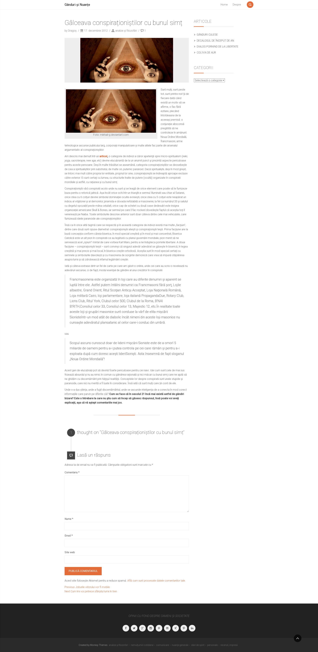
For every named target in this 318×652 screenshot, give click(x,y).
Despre (237, 4)
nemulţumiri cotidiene (142, 645)
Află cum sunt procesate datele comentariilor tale (156, 580)
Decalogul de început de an (215, 40)
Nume (69, 518)
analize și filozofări (126, 30)
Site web (70, 552)
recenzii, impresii (229, 645)
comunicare (162, 645)
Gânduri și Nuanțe (77, 5)
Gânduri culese (207, 34)
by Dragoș (71, 30)
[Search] (250, 4)
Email (69, 535)
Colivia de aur (206, 52)
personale (212, 645)
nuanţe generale (180, 645)
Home (224, 4)
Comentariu (72, 472)
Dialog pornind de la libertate (217, 46)
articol (103, 156)
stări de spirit (197, 645)
